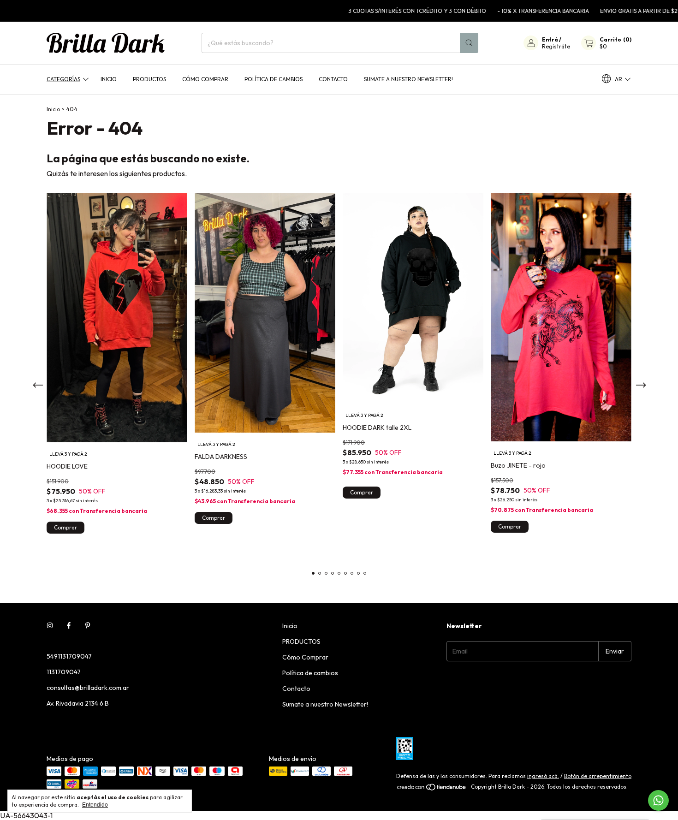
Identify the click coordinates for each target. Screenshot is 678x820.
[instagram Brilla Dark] (50, 626)
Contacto (333, 79)
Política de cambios (273, 79)
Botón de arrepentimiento (597, 775)
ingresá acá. (543, 775)
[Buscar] (469, 43)
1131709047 (64, 672)
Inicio (109, 79)
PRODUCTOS (149, 79)
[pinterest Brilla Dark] (87, 626)
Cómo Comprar (205, 79)
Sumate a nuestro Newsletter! (408, 79)
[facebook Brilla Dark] (68, 626)
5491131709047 (69, 656)
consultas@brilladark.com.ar (88, 687)
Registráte (556, 46)
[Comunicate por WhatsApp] (658, 800)
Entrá (550, 39)
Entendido (95, 805)
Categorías (63, 79)
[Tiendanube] (432, 788)
